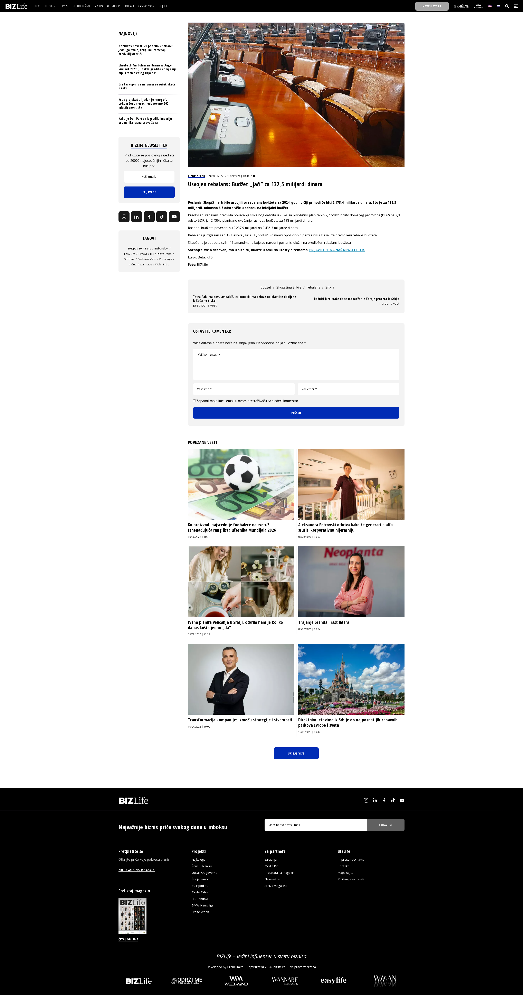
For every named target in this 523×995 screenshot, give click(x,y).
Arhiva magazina (276, 886)
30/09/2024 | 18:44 (238, 176)
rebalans (313, 287)
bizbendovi (161, 248)
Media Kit (271, 866)
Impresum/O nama (351, 859)
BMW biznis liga (202, 905)
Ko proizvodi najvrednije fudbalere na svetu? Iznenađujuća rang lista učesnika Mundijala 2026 (232, 527)
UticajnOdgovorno (204, 872)
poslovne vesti (147, 259)
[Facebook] (149, 216)
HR (152, 254)
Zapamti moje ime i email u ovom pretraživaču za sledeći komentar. (247, 401)
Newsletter (273, 879)
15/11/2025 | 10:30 (309, 732)
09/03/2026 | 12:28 (199, 634)
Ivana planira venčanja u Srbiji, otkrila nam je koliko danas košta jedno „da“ (235, 624)
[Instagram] (124, 216)
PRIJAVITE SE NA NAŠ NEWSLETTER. (337, 250)
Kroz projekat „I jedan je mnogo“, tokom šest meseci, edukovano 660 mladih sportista (143, 103)
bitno (148, 248)
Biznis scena (196, 176)
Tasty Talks (200, 892)
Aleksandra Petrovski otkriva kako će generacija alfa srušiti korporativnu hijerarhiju (345, 527)
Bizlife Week (200, 912)
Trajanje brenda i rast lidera (323, 622)
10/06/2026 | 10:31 (199, 537)
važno (132, 264)
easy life (129, 254)
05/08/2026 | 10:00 (309, 537)
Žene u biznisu (202, 866)
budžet (265, 287)
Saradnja (271, 859)
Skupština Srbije (288, 287)
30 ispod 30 (135, 248)
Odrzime (129, 259)
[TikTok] (161, 216)
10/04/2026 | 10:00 (199, 726)
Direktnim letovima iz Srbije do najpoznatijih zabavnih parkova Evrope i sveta (348, 722)
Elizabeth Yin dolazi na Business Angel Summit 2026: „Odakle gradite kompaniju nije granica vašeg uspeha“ (147, 69)
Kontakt (343, 866)
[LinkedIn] (136, 216)
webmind (161, 264)
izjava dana (164, 254)
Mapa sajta (345, 872)
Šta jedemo (200, 879)
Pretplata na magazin (279, 872)
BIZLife (220, 176)
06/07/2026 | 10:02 (309, 629)
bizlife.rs (279, 967)
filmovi (143, 254)
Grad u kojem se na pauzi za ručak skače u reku (146, 86)
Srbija (329, 287)
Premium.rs (235, 967)
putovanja (165, 259)
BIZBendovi (200, 899)
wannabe (146, 264)
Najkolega (199, 859)
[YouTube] (174, 216)
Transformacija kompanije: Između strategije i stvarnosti (240, 720)
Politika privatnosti (351, 879)
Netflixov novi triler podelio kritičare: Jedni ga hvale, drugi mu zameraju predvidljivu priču (145, 50)
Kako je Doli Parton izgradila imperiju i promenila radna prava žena (146, 120)
